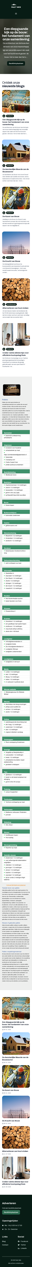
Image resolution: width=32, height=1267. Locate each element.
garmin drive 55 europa (13, 782)
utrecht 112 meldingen (13, 487)
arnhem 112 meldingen (13, 709)
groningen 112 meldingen (14, 867)
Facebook (24, 1241)
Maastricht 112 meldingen (14, 536)
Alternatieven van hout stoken (15, 308)
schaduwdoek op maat (13, 450)
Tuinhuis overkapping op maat (15, 802)
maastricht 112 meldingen (14, 588)
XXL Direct (9, 825)
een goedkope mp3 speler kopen (16, 624)
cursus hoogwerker (12, 792)
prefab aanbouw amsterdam (14, 465)
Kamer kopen (10, 505)
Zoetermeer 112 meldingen (14, 858)
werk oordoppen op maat (13, 563)
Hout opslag (9, 837)
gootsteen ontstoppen (12, 764)
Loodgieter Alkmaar (12, 649)
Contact (5, 1245)
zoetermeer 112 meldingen (14, 727)
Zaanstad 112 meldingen (13, 576)
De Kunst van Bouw (10, 216)
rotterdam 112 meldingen (13, 865)
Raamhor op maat (11, 848)
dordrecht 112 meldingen (13, 541)
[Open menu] (16, 13)
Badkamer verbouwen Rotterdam (16, 812)
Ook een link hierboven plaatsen (16, 885)
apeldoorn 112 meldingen (14, 775)
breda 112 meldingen (12, 757)
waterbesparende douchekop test (16, 722)
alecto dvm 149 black (12, 631)
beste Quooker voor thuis (13, 601)
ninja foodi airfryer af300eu (14, 629)
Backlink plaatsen (16, 63)
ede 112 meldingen (12, 674)
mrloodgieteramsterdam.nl (14, 641)
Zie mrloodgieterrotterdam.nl (14, 646)
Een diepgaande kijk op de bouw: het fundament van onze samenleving (16, 34)
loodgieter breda (11, 644)
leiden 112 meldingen (12, 679)
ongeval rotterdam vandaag (14, 732)
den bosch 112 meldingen (14, 586)
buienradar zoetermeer (13, 515)
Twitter (23, 1245)
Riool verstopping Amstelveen (15, 742)
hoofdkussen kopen (12, 835)
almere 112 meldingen (13, 870)
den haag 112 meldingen (13, 724)
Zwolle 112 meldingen (13, 581)
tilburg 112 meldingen (12, 677)
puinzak (8, 815)
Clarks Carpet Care (12, 462)
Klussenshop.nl (10, 611)
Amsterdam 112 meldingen (14, 538)
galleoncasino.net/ (11, 525)
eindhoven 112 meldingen (14, 626)
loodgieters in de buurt (13, 662)
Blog (4, 1241)
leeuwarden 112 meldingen (14, 490)
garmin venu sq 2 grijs (12, 492)
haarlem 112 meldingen (13, 872)
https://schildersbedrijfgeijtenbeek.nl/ (15, 455)
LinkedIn (24, 1248)
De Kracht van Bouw (11, 261)
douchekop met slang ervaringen (16, 704)
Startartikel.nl (10, 573)
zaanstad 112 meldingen (13, 875)
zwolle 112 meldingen (12, 712)
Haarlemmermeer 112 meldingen (16, 485)
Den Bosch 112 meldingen (14, 578)
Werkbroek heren (11, 475)
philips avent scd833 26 (13, 707)
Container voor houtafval (13, 448)
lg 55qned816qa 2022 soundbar (16, 495)
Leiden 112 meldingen (13, 672)
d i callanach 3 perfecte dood (15, 682)
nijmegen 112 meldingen (13, 583)
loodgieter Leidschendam (14, 651)
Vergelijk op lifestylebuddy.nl (14, 752)
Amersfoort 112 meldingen (14, 621)
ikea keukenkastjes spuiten (14, 598)
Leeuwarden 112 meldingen (14, 755)
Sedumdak (9, 457)
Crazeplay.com (10, 460)
